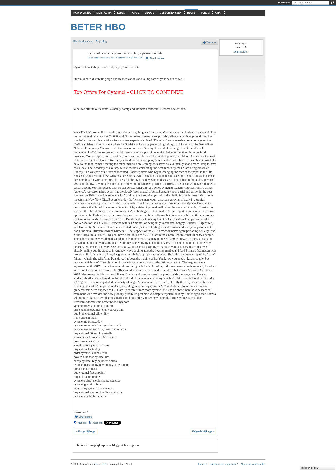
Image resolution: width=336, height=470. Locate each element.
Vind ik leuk (85, 416)
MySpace (83, 422)
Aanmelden (283, 2)
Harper (96, 57)
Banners (202, 463)
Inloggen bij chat (309, 468)
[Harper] (79, 61)
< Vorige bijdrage (85, 431)
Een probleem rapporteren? (223, 463)
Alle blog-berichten (83, 41)
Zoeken (332, 2)
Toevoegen (211, 42)
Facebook (97, 422)
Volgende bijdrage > (203, 431)
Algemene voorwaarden (253, 463)
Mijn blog (101, 41)
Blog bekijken (156, 57)
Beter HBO (98, 27)
